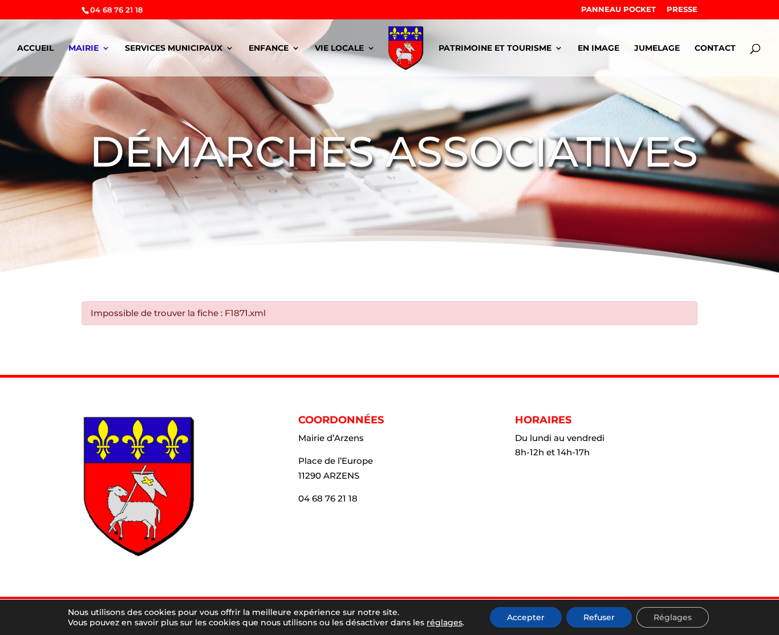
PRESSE (682, 10)
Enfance (269, 48)
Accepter (526, 617)
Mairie (83, 48)
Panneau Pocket (618, 10)
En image (598, 48)
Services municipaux (173, 48)
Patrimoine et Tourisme (495, 48)
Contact (715, 48)
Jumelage (657, 48)
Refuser (599, 617)
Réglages (673, 617)
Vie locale (339, 48)
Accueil (35, 48)
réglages (444, 622)
